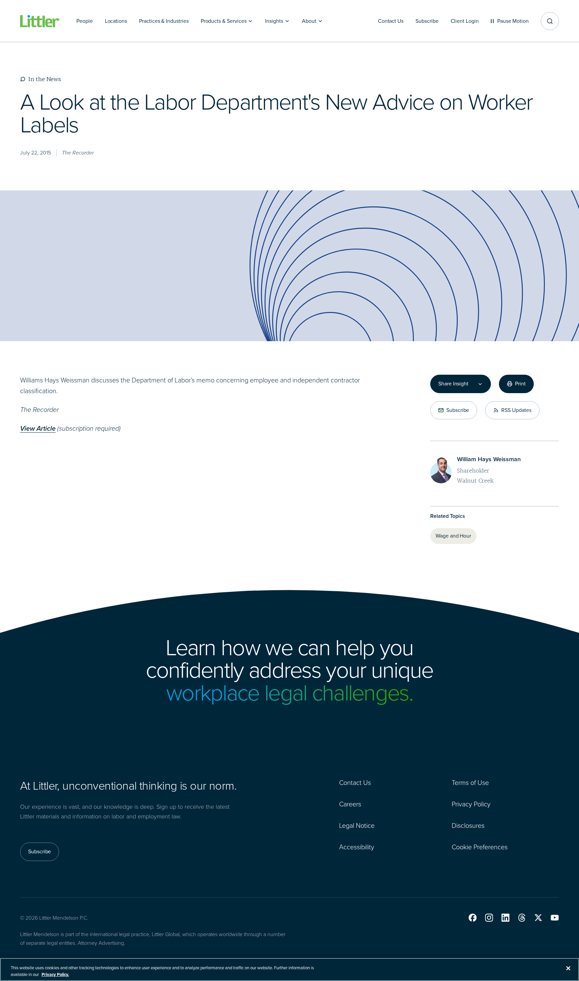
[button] (472, 918)
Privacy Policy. (55, 974)
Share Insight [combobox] (453, 383)
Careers (350, 804)
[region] (289, 969)
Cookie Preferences (480, 847)
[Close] (568, 968)
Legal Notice (357, 825)
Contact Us (355, 782)
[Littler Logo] (40, 21)
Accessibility (356, 847)
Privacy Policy (471, 804)
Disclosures (468, 825)
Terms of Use (470, 782)
